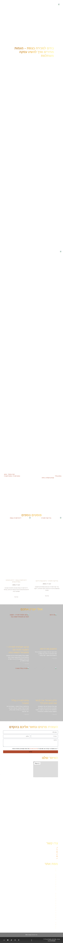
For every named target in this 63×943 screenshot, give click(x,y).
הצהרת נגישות (51, 896)
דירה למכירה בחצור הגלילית (48, 877)
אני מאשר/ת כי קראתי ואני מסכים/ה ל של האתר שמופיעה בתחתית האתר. (34, 748)
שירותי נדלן (52, 884)
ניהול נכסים (52, 898)
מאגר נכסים (52, 926)
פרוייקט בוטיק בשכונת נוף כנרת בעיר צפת (44, 914)
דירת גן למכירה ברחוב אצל (48, 902)
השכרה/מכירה (51, 917)
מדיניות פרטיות (51, 882)
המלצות (53, 876)
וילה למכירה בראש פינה (49, 915)
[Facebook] (10, 2)
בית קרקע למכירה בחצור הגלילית (47, 922)
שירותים (53, 879)
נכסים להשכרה (8, 476)
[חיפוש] (17, 4)
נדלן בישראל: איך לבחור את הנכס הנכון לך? (46, 702)
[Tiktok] (6, 2)
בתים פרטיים (51, 924)
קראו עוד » (54, 658)
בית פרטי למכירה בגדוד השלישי (47, 907)
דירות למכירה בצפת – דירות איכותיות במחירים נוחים (16, 581)
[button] (39, 4)
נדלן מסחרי (52, 886)
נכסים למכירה (16, 476)
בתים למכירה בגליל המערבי (20, 702)
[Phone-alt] (8, 6)
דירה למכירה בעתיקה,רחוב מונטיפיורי (45, 908)
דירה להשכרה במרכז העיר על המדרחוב (45, 869)
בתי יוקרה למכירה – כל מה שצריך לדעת (47, 581)
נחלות (43, 477)
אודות (53, 893)
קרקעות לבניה (51, 900)
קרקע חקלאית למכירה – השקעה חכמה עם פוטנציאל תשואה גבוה (17, 649)
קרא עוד (47, 596)
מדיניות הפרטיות (34, 748)
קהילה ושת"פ (51, 888)
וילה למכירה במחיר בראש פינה (47, 928)
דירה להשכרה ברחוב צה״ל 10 (47, 910)
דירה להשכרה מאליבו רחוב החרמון (46, 905)
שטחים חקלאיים (50, 477)
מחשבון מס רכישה (48, 649)
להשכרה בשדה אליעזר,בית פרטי (47, 895)
